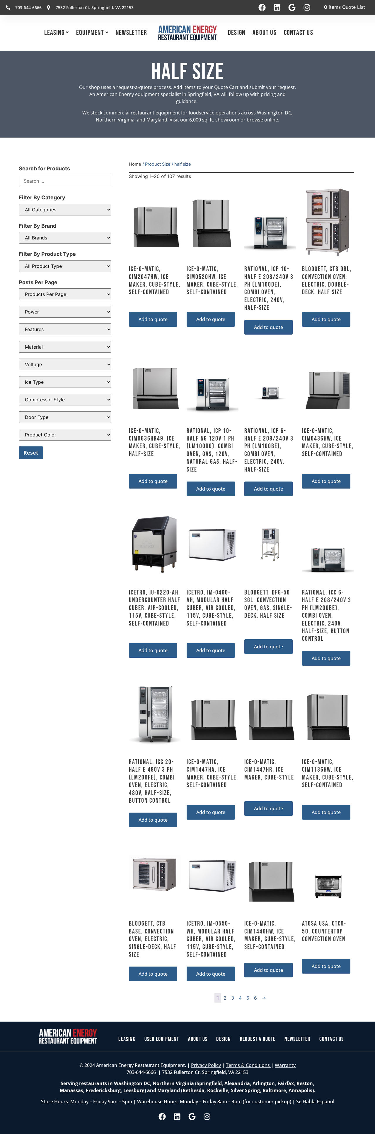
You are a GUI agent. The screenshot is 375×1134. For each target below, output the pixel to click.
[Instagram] (306, 7)
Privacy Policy (206, 1065)
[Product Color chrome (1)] (65, 435)
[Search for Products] (65, 181)
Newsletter (131, 32)
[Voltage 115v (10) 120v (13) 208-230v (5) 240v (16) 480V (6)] (65, 364)
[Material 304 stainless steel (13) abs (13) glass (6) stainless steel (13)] (65, 347)
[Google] (291, 7)
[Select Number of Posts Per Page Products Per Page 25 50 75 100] (65, 294)
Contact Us (298, 32)
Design (236, 32)
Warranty (285, 1065)
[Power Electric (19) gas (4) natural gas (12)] (65, 312)
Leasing (54, 32)
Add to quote (153, 319)
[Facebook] (262, 7)
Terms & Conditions (248, 1065)
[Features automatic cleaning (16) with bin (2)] (65, 329)
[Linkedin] (277, 7)
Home (135, 164)
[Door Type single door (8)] (65, 417)
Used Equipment (161, 1039)
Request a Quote (258, 1039)
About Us (265, 32)
